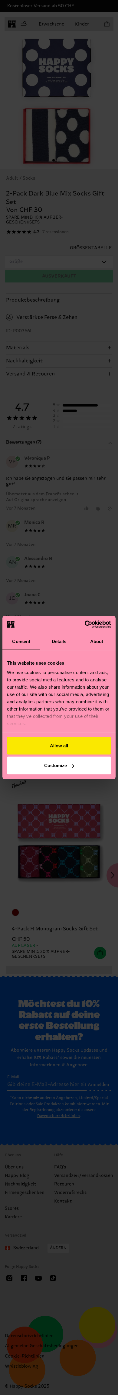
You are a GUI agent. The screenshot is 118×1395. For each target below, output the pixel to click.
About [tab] (96, 641)
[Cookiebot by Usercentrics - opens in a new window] (85, 624)
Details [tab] (59, 641)
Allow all (59, 745)
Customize (55, 765)
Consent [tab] (21, 641)
